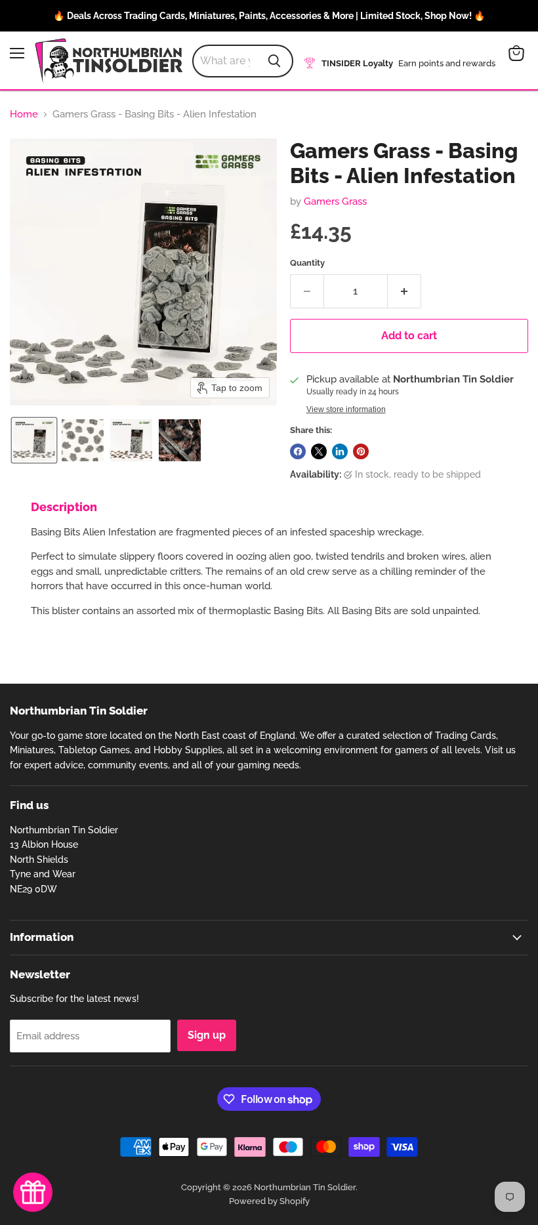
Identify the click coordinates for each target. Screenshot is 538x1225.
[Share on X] (319, 451)
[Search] (274, 61)
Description (64, 507)
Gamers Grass (335, 201)
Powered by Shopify (269, 1201)
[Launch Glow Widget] (32, 1192)
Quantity (307, 263)
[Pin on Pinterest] (361, 451)
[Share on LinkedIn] (340, 451)
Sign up (207, 1035)
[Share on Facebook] (298, 451)
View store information (346, 409)
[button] (34, 440)
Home (24, 114)
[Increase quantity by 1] (404, 291)
